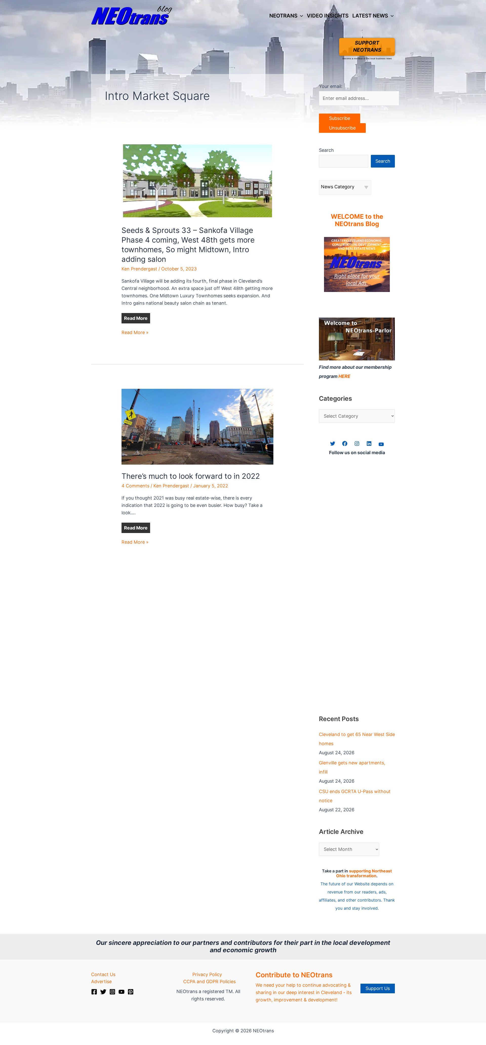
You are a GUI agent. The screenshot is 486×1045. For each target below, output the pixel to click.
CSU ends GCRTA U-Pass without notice (355, 796)
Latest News (370, 15)
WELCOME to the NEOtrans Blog (357, 220)
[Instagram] (112, 992)
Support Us (378, 988)
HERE (344, 376)
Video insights (328, 15)
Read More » (135, 332)
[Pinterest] (131, 992)
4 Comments (135, 485)
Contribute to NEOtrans (294, 975)
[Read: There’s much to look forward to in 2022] (197, 426)
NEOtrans (283, 15)
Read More (136, 318)
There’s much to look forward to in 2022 (191, 476)
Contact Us (103, 974)
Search (326, 150)
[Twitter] (103, 992)
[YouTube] (121, 992)
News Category (337, 186)
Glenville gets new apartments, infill (352, 767)
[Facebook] (94, 992)
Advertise (101, 981)
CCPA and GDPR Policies (209, 981)
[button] (300, 16)
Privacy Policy (207, 974)
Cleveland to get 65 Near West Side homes (357, 739)
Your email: (330, 86)
